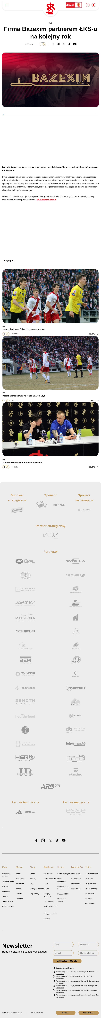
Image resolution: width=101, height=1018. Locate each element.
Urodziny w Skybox (61, 900)
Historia (5, 886)
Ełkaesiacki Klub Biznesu (63, 887)
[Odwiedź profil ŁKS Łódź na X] (50, 840)
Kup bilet (88, 1012)
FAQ (31, 884)
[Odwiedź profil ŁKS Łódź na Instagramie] (43, 841)
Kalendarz (6, 891)
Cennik (32, 874)
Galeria (19, 894)
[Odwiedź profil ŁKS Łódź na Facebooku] (36, 841)
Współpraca (75, 889)
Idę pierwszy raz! (91, 874)
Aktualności (20, 879)
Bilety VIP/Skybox (64, 874)
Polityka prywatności (37, 1012)
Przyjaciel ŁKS (62, 894)
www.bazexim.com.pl (46, 200)
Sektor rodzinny (91, 889)
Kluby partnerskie (50, 914)
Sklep (65, 1012)
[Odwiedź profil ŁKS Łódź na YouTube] (63, 840)
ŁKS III (46, 889)
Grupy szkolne (90, 884)
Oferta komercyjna (61, 880)
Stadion (5, 896)
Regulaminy (34, 894)
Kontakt (47, 919)
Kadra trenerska (50, 879)
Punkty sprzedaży (37, 889)
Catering (19, 899)
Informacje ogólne (6, 875)
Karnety (33, 879)
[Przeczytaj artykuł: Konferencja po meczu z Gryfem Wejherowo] (50, 429)
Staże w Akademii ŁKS (50, 907)
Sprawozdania (7, 901)
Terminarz (20, 884)
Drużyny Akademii (47, 895)
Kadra (18, 874)
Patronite (88, 899)
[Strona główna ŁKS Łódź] (50, 8)
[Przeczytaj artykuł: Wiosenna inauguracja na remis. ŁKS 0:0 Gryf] (50, 362)
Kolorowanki (89, 904)
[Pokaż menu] (7, 5)
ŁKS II (46, 884)
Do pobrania (76, 879)
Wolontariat (89, 894)
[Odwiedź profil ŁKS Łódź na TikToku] (57, 840)
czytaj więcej (60, 974)
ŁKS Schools (48, 901)
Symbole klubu (8, 881)
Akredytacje (75, 884)
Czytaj (92, 334)
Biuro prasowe (76, 874)
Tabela (18, 889)
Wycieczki (89, 879)
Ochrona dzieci (8, 906)
